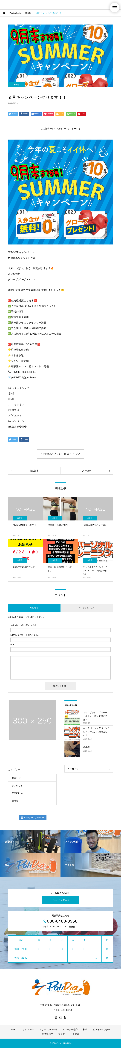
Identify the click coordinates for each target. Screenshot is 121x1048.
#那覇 (11, 399)
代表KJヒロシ (18, 793)
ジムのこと (17, 785)
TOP (13, 1029)
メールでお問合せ (60, 900)
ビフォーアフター (101, 1029)
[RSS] (65, 1017)
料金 (85, 1029)
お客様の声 (47, 1034)
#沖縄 (11, 393)
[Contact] (60, 1017)
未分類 (16, 84)
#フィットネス (16, 404)
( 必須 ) (23, 625)
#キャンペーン (16, 421)
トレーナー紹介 (70, 1029)
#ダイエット (15, 415)
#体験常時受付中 (17, 426)
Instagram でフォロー (34, 817)
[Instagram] (55, 1017)
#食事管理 (13, 410)
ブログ (61, 1034)
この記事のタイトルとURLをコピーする (60, 128)
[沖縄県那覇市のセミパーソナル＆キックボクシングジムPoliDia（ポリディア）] (60, 987)
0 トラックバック (86, 608)
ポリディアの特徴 (48, 1029)
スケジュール (27, 1029)
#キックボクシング (18, 388)
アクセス (74, 1034)
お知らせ (16, 778)
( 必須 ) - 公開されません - (25, 635)
